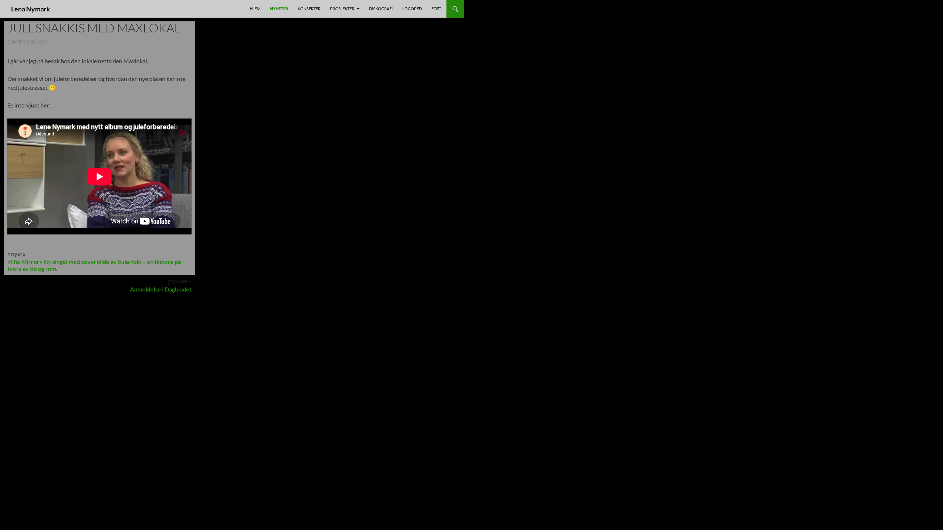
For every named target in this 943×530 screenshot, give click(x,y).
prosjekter (342, 8)
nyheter (279, 8)
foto (436, 8)
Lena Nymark (30, 9)
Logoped (412, 8)
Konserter (309, 8)
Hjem (255, 8)
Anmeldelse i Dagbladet (161, 289)
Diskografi (381, 8)
